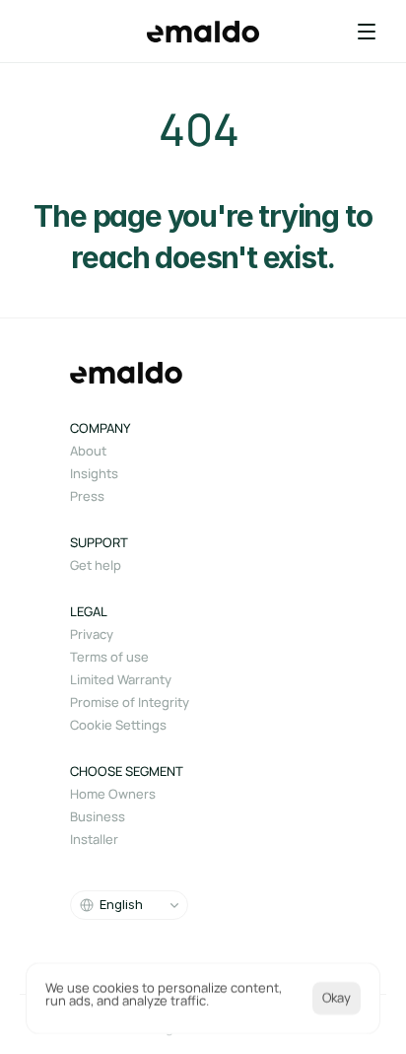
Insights (94, 473)
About (88, 450)
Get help (95, 565)
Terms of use (109, 657)
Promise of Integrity (129, 702)
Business (97, 816)
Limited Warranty (120, 679)
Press (87, 496)
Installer (94, 839)
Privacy (91, 634)
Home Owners (113, 794)
